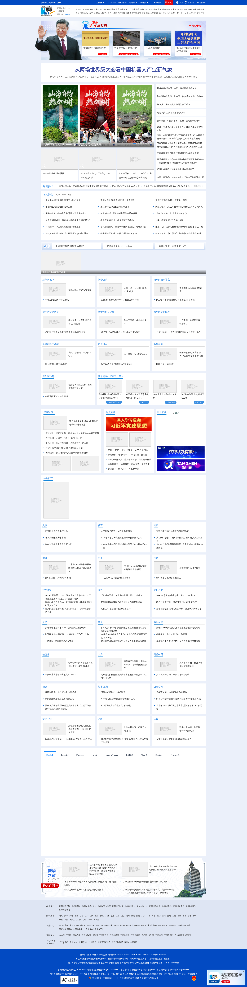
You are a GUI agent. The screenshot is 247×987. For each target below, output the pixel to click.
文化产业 (200, 13)
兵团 (85, 934)
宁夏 (61, 934)
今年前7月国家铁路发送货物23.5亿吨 (118, 713)
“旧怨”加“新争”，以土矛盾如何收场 (171, 213)
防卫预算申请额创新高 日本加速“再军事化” (175, 299)
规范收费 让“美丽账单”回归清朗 (171, 112)
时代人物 (135, 454)
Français (80, 769)
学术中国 (113, 13)
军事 (172, 9)
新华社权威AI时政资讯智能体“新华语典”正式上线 (145, 896)
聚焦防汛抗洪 (145, 459)
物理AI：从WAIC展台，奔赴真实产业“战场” (120, 331)
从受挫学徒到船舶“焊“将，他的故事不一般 (120, 299)
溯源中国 (133, 13)
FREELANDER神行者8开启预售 (116, 592)
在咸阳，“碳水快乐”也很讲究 (69, 438)
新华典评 (125, 464)
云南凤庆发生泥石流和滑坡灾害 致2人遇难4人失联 (167, 186)
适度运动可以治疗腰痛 (189, 582)
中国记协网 (152, 940)
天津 (66, 930)
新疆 (66, 934)
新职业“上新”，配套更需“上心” (172, 246)
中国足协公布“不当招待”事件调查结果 (117, 199)
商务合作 (119, 977)
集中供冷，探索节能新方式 (168, 592)
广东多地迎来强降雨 (166, 152)
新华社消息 (113, 464)
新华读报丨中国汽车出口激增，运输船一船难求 (178, 120)
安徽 (107, 930)
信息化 (99, 13)
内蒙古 (72, 934)
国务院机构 (82, 956)
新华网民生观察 (50, 344)
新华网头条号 (178, 920)
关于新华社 (100, 2)
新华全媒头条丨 (76, 421)
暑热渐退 (123, 177)
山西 (76, 930)
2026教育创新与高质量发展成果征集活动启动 (121, 537)
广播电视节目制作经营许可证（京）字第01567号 (138, 984)
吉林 (87, 930)
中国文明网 (74, 940)
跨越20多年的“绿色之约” (57, 233)
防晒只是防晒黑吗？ (165, 364)
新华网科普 (48, 376)
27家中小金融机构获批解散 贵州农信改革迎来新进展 (79, 582)
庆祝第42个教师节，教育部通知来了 (117, 530)
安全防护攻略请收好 (137, 226)
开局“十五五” (114, 450)
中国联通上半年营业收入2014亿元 (61, 689)
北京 (61, 930)
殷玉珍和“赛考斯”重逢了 (79, 233)
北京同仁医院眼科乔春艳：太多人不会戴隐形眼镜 (123, 655)
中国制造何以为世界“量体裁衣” (70, 246)
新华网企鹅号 (64, 924)
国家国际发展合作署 (104, 940)
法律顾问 (112, 977)
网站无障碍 (158, 2)
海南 (153, 930)
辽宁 (81, 930)
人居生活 (92, 13)
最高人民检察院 (130, 956)
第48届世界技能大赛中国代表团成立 (173, 104)
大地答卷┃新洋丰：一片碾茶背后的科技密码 (65, 642)
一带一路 (178, 13)
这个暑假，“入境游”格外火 (136, 354)
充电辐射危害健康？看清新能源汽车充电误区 (121, 616)
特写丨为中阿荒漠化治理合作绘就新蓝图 (64, 447)
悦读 (168, 13)
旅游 (143, 13)
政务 (190, 9)
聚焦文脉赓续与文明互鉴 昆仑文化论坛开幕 (83, 904)
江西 (117, 930)
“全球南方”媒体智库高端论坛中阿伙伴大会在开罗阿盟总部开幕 (163, 884)
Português (175, 769)
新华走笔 (135, 464)
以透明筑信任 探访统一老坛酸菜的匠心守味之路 (67, 649)
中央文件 (200, 9)
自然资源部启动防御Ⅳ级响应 (170, 146)
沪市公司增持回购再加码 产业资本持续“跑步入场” (178, 713)
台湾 (117, 9)
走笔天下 (145, 464)
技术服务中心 (129, 977)
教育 (138, 9)
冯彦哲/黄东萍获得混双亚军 (184, 162)
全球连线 (131, 9)
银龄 (127, 13)
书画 (164, 9)
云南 (174, 930)
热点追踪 (102, 344)
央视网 (95, 949)
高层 (87, 9)
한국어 (144, 769)
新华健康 (158, 344)
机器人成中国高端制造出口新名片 (106, 76)
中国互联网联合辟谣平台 (136, 940)
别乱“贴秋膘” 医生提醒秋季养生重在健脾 (118, 213)
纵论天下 (112, 468)
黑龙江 (79, 934)
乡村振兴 (121, 13)
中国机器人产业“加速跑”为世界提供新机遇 (142, 76)
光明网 (151, 949)
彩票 (156, 13)
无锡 (90, 934)
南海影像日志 (130, 459)
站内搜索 (191, 2)
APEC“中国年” (141, 450)
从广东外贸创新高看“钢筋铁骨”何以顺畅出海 (65, 331)
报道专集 (196, 25)
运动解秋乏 (133, 177)
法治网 (188, 949)
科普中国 (172, 940)
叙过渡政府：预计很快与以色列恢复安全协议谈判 (178, 233)
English (49, 769)
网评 (109, 9)
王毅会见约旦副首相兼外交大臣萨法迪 (63, 199)
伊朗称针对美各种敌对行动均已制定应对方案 (183, 177)
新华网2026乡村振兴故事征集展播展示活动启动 (178, 642)
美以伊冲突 (134, 468)
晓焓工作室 (199, 402)
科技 (142, 9)
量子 (151, 9)
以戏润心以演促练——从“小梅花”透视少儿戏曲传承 (68, 753)
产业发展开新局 (115, 459)
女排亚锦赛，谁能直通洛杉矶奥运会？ (173, 753)
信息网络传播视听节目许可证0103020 (174, 984)
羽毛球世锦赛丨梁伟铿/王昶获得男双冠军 (176, 159)
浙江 (102, 930)
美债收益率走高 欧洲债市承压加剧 (171, 199)
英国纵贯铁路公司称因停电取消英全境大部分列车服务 (83, 186)
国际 (100, 9)
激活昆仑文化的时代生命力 (119, 246)
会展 (152, 13)
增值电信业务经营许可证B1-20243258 (102, 984)
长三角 (96, 934)
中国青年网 (103, 949)
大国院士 (145, 454)
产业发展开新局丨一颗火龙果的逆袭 (172, 689)
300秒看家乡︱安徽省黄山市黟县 (116, 720)
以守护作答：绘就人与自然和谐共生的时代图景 (77, 433)
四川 (164, 930)
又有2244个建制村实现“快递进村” (116, 623)
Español (65, 769)
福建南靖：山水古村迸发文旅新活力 (172, 649)
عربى (94, 769)
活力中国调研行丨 (54, 219)
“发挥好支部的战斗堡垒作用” (125, 48)
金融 (77, 13)
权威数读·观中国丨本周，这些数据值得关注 (177, 88)
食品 (86, 13)
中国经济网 (114, 949)
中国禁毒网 (77, 944)
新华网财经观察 (50, 311)
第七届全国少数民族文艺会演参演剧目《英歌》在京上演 (79, 743)
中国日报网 (86, 949)
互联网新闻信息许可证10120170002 (72, 984)
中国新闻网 (168, 949)
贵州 (169, 930)
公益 (173, 13)
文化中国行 (123, 454)
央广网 (144, 949)
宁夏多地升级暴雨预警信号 (188, 152)
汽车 (82, 13)
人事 (96, 9)
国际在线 (76, 949)
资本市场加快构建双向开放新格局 (171, 706)
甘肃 (189, 930)
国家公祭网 (162, 940)
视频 (181, 9)
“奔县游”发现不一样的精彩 (57, 299)
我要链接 (96, 977)
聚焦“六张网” (127, 450)
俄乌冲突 (122, 468)
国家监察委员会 (104, 956)
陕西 (184, 930)
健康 (168, 9)
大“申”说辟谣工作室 (114, 402)
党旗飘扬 (112, 454)
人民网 (62, 949)
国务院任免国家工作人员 (56, 530)
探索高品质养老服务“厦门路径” (76, 219)
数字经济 (105, 13)
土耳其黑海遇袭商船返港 (53, 271)
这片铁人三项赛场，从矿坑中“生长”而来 (70, 442)
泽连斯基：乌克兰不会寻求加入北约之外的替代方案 (179, 206)
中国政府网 (63, 940)
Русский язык (111, 769)
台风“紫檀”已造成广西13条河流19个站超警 (182, 135)
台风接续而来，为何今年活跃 (113, 226)
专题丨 (160, 135)
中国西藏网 (135, 949)
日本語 (129, 769)
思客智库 (123, 9)
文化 (159, 9)
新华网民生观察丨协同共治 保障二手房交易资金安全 (135, 679)
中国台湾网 (124, 949)
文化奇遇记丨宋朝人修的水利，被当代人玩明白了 (179, 623)
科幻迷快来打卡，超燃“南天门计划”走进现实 (176, 616)
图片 (185, 9)
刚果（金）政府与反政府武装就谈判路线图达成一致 (179, 226)
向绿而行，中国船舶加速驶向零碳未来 (63, 226)
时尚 (164, 13)
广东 (143, 930)
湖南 (138, 930)
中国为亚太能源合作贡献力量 (59, 206)
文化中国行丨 (125, 173)
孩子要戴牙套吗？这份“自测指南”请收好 (118, 233)
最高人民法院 (117, 956)
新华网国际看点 (162, 279)
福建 (112, 930)
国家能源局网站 (184, 940)
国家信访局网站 (65, 944)
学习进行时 (79, 9)
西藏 (179, 930)
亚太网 (185, 13)
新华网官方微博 (104, 920)
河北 (71, 930)
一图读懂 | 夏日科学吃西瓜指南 (59, 655)
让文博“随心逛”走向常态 (56, 364)
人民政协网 (179, 949)
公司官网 (60, 11)
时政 (91, 9)
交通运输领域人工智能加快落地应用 (172, 530)
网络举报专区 (201, 2)
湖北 (133, 930)
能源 (147, 13)
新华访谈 (102, 279)
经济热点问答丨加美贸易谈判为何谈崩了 (175, 169)
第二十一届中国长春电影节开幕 (114, 206)
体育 (155, 9)
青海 (195, 930)
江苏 (97, 930)
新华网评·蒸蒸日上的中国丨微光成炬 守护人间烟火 (180, 96)
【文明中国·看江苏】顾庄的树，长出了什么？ (121, 610)
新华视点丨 (51, 433)
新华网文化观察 (162, 311)
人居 (100, 669)
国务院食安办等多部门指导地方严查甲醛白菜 (66, 213)
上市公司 (192, 13)
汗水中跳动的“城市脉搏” (54, 173)
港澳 (113, 9)
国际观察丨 (51, 452)
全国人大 (73, 956)
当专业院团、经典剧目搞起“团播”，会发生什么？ (178, 331)
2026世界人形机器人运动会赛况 (62, 144)
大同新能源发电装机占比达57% (59, 713)
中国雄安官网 (119, 940)
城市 (139, 13)
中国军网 (159, 949)
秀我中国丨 (51, 438)
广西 (148, 930)
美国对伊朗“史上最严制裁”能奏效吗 (72, 452)
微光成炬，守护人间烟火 (79, 289)
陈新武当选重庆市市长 (55, 537)
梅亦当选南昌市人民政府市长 (58, 544)
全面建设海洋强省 (152, 48)
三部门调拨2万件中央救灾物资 (186, 138)
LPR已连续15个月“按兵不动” (58, 592)
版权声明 (104, 977)
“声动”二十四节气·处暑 (141, 173)
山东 (123, 930)
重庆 (159, 930)
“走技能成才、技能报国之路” (94, 48)
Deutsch (159, 769)
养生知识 (142, 177)
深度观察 (48, 412)
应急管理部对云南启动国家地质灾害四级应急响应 (179, 143)
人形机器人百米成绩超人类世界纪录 (180, 76)
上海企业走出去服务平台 (94, 944)
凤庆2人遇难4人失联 (193, 146)
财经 (104, 9)
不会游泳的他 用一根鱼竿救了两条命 (117, 219)
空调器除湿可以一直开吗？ (57, 396)
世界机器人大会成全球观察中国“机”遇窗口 (69, 76)
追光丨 (49, 442)
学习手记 (102, 54)
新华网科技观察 (106, 311)
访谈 (177, 9)
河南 (128, 930)
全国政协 (92, 956)
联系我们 (89, 977)
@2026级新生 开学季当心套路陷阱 (117, 364)
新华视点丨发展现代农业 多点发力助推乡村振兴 (178, 655)
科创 (146, 9)
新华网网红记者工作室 (109, 376)
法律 (194, 9)
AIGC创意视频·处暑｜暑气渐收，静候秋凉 (175, 610)
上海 (92, 930)
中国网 (69, 949)
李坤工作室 (144, 402)
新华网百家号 (191, 920)
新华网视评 (48, 279)
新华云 (138, 977)
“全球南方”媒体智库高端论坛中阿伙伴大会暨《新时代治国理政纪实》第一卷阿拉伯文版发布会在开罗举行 (103, 884)
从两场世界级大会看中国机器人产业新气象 (123, 69)
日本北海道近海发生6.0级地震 (126, 186)
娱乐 (160, 13)
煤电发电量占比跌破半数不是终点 (60, 706)
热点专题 (110, 412)
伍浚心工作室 (170, 402)
